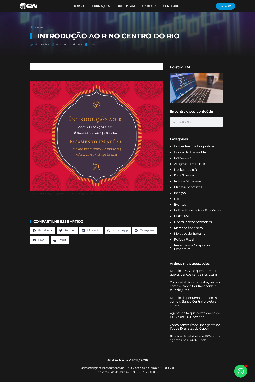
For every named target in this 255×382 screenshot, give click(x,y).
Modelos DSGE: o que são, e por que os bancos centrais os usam (193, 273)
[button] (42, 230)
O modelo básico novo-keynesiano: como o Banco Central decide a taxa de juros (196, 286)
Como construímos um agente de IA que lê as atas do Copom (195, 327)
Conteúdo (171, 6)
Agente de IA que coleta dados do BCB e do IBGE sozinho (195, 315)
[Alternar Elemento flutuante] (240, 371)
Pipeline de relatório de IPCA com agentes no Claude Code (195, 338)
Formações (101, 6)
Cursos (79, 6)
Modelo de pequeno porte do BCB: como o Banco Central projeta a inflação (195, 301)
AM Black (149, 6)
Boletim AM (126, 6)
